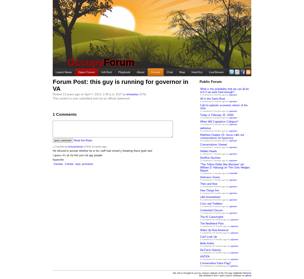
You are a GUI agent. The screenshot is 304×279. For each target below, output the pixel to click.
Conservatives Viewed (213, 144)
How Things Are (209, 190)
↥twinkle (58, 164)
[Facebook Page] (242, 72)
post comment (63, 140)
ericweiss (132, 94)
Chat (170, 72)
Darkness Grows (210, 177)
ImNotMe (233, 173)
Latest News (64, 72)
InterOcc (197, 72)
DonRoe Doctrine (210, 157)
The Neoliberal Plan (212, 223)
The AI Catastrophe (211, 216)
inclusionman (75, 146)
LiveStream (216, 72)
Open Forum (86, 72)
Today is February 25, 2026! (217, 115)
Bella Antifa (207, 243)
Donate (155, 72)
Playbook (124, 72)
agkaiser (233, 95)
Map (182, 72)
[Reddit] (237, 72)
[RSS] (248, 72)
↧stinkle (69, 164)
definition (205, 128)
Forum (100, 62)
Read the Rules (83, 140)
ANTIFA (205, 256)
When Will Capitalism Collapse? (219, 121)
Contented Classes (211, 210)
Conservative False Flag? (215, 263)
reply (78, 164)
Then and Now (208, 183)
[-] (54, 147)
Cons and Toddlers (211, 203)
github (248, 275)
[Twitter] (231, 72)
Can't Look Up (208, 236)
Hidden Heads (208, 151)
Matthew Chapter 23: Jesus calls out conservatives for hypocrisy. (222, 136)
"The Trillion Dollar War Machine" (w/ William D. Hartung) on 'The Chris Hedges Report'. (225, 167)
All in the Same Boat (212, 98)
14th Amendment (210, 197)
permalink (87, 164)
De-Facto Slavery (210, 250)
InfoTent (106, 72)
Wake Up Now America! (214, 230)
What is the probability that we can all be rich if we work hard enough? (224, 90)
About (140, 72)
